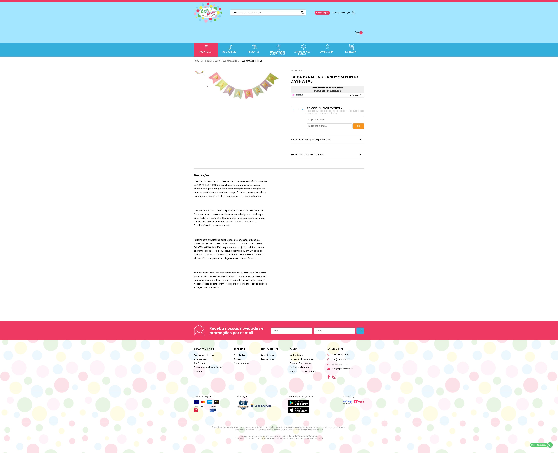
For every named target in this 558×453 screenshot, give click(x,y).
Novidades (239, 355)
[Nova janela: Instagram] (334, 377)
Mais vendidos (241, 363)
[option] (243, 85)
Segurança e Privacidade (303, 371)
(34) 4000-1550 (340, 354)
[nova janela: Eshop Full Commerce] (347, 402)
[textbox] (268, 12)
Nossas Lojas (322, 12)
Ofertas (238, 359)
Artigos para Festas (204, 355)
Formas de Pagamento (301, 359)
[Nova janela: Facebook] (328, 377)
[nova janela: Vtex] (359, 402)
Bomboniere (200, 359)
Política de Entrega (299, 367)
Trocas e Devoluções (300, 363)
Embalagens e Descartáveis (208, 367)
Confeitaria (200, 363)
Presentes (199, 371)
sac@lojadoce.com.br (342, 368)
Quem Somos (267, 355)
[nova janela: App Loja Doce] (300, 403)
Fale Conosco (339, 364)
